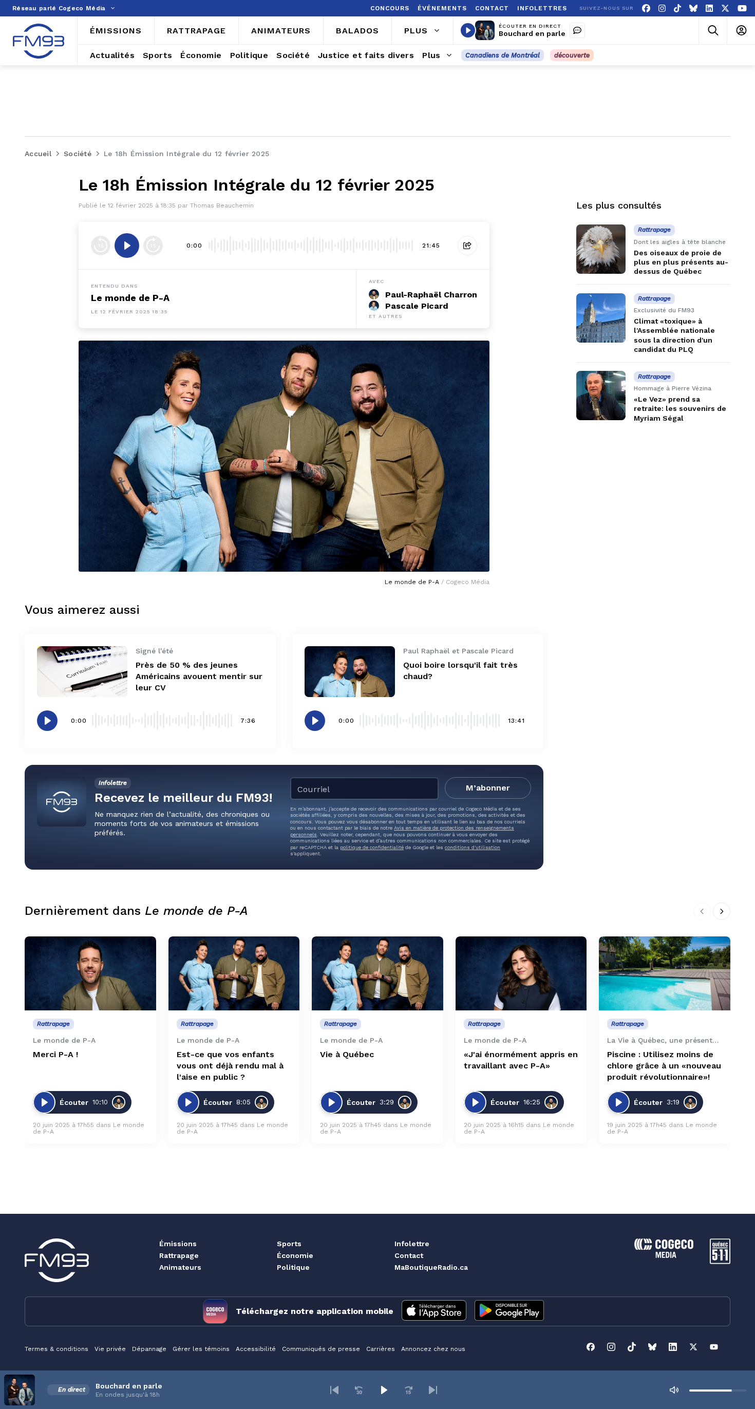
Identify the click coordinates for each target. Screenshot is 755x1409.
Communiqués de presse (321, 1348)
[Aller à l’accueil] (38, 41)
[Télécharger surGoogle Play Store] (509, 1311)
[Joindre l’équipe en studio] (577, 30)
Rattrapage (179, 1255)
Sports (289, 1243)
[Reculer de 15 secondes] (100, 245)
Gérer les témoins (201, 1348)
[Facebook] (646, 8)
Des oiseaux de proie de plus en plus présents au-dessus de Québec (681, 262)
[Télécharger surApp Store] (434, 1311)
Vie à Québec (347, 1054)
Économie (295, 1255)
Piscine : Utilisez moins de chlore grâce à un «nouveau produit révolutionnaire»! (664, 1065)
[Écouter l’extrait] (127, 245)
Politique (293, 1267)
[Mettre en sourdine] (674, 1390)
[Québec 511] (720, 1261)
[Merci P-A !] (90, 973)
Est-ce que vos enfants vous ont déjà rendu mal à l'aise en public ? (230, 1065)
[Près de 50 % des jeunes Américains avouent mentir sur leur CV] (82, 671)
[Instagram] (662, 8)
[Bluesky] (693, 8)
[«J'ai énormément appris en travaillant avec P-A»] (521, 973)
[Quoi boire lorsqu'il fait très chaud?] (350, 671)
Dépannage (149, 1348)
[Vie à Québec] (377, 973)
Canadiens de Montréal (502, 55)
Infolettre (411, 1243)
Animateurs (180, 1267)
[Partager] (467, 245)
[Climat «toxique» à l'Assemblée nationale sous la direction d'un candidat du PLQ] (601, 318)
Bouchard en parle (532, 33)
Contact (408, 1255)
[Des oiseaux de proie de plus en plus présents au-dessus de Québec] (601, 249)
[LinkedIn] (709, 8)
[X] (725, 8)
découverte (572, 55)
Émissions (178, 1243)
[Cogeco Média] (663, 1255)
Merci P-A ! (55, 1054)
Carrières (380, 1348)
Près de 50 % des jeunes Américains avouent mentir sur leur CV (199, 676)
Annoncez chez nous (433, 1348)
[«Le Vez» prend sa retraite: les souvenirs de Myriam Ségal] (601, 395)
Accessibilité (256, 1348)
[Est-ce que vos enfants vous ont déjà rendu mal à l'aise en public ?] (234, 973)
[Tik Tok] (677, 8)
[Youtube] (742, 8)
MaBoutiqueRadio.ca (431, 1267)
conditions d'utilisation (472, 847)
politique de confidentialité (372, 847)
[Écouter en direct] (468, 30)
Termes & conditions (56, 1348)
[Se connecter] (741, 30)
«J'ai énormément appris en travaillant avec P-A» (521, 1059)
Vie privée (110, 1348)
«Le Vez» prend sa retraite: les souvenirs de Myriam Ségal (680, 409)
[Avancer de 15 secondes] (153, 245)
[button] (334, 1390)
